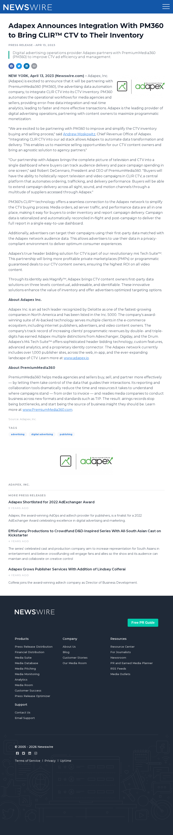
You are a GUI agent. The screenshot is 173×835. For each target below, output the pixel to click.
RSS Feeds (118, 668)
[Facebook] (17, 753)
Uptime (65, 761)
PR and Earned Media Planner (131, 663)
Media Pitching (25, 668)
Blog (66, 652)
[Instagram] (35, 753)
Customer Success (28, 690)
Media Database (26, 663)
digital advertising (42, 434)
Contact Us (22, 712)
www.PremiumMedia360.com (47, 410)
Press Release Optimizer (32, 696)
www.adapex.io (76, 358)
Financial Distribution (29, 652)
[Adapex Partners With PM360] (141, 86)
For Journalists (120, 652)
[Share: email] (34, 66)
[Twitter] (23, 753)
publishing (66, 434)
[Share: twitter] (19, 66)
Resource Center (122, 646)
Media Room (24, 685)
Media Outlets (120, 674)
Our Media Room (75, 663)
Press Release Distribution (34, 646)
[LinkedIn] (29, 753)
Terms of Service (27, 761)
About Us (69, 646)
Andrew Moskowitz (79, 134)
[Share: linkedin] (27, 66)
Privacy (50, 761)
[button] (166, 7)
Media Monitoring (27, 674)
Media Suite (23, 657)
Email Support (25, 718)
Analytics (21, 679)
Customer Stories (75, 657)
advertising (17, 434)
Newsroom (118, 657)
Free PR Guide (143, 622)
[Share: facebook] (11, 66)
